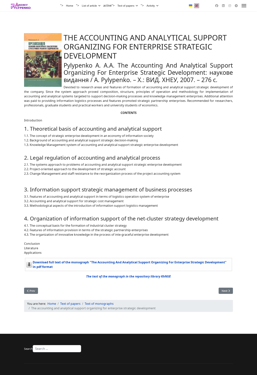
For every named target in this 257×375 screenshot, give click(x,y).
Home (69, 5)
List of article (89, 5)
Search (28, 349)
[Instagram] (229, 6)
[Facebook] (216, 6)
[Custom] (236, 6)
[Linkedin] (223, 6)
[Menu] (244, 5)
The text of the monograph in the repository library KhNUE (128, 276)
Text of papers (125, 5)
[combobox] (57, 348)
